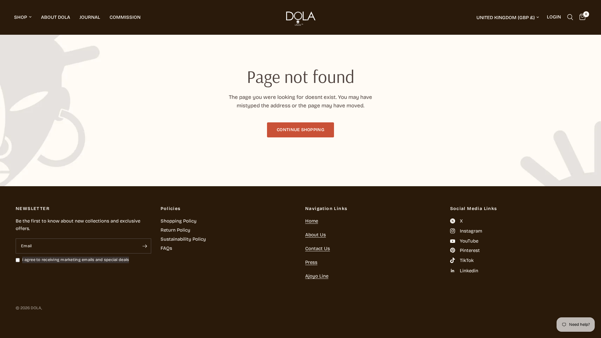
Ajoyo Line (316, 276)
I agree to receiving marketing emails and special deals (75, 259)
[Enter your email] (145, 245)
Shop (20, 17)
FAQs (166, 248)
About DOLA (55, 17)
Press (311, 262)
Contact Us (317, 248)
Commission (125, 17)
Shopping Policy (179, 221)
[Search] (570, 17)
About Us (315, 235)
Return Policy (175, 230)
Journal (90, 17)
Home (311, 221)
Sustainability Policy (183, 239)
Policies (171, 209)
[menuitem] (25, 17)
